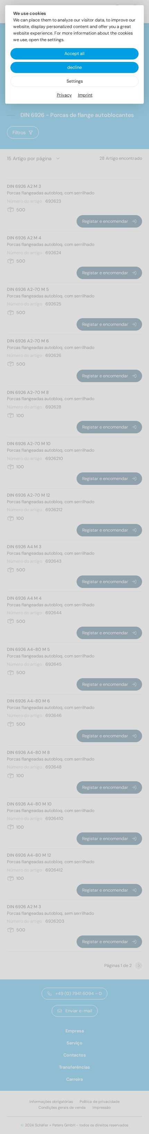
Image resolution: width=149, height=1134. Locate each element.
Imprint (85, 95)
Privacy (64, 95)
